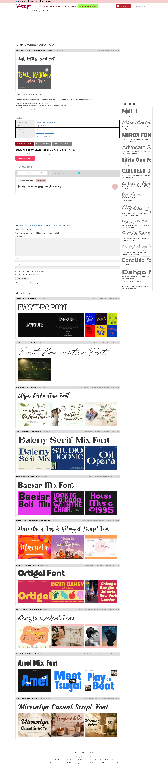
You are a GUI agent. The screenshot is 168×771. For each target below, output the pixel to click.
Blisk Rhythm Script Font (23, 50)
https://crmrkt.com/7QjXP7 (27, 110)
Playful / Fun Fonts (113, 476)
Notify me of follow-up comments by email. (31, 271)
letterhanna (39, 698)
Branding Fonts (88, 387)
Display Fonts (103, 298)
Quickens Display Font (136, 171)
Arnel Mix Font (20, 654)
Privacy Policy (78, 763)
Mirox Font (136, 135)
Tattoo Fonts (115, 342)
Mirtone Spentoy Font (136, 208)
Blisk (21, 225)
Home (18, 11)
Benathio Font (136, 260)
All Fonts (105, 763)
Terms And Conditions (93, 763)
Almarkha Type (45, 520)
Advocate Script (136, 147)
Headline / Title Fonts (104, 520)
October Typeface (136, 183)
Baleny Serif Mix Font (22, 431)
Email (17, 265)
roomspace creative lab (32, 565)
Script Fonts (106, 50)
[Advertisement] (84, 26)
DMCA (69, 763)
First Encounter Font (22, 342)
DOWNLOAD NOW (25, 158)
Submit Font (114, 763)
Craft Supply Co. (36, 431)
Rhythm (67, 225)
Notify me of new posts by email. (28, 274)
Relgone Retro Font (136, 123)
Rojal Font (129, 111)
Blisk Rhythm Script (40, 225)
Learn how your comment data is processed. (55, 283)
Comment (18, 236)
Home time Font (131, 283)
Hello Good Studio (36, 609)
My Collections (46, 1)
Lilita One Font (136, 159)
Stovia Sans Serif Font (136, 234)
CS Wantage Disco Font (136, 247)
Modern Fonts (101, 431)
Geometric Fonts (114, 565)
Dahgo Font (136, 272)
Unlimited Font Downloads (88, 6)
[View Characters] (115, 187)
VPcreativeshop (31, 298)
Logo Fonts (115, 520)
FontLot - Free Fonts (84, 752)
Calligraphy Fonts (99, 387)
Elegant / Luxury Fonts (112, 387)
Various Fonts (27, 11)
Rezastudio (34, 387)
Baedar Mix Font (21, 476)
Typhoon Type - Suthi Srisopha (42, 50)
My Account (33, 1)
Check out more (43, 144)
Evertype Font (20, 298)
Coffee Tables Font (131, 194)
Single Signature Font (134, 221)
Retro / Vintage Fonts (112, 431)
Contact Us (53, 763)
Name (17, 258)
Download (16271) (25, 144)
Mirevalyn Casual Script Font (25, 698)
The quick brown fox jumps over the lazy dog (39, 186)
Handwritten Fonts (113, 298)
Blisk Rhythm (29, 225)
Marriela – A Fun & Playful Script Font (27, 520)
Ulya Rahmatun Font (22, 387)
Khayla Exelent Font (22, 609)
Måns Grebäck (35, 342)
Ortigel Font (19, 565)
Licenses (62, 763)
